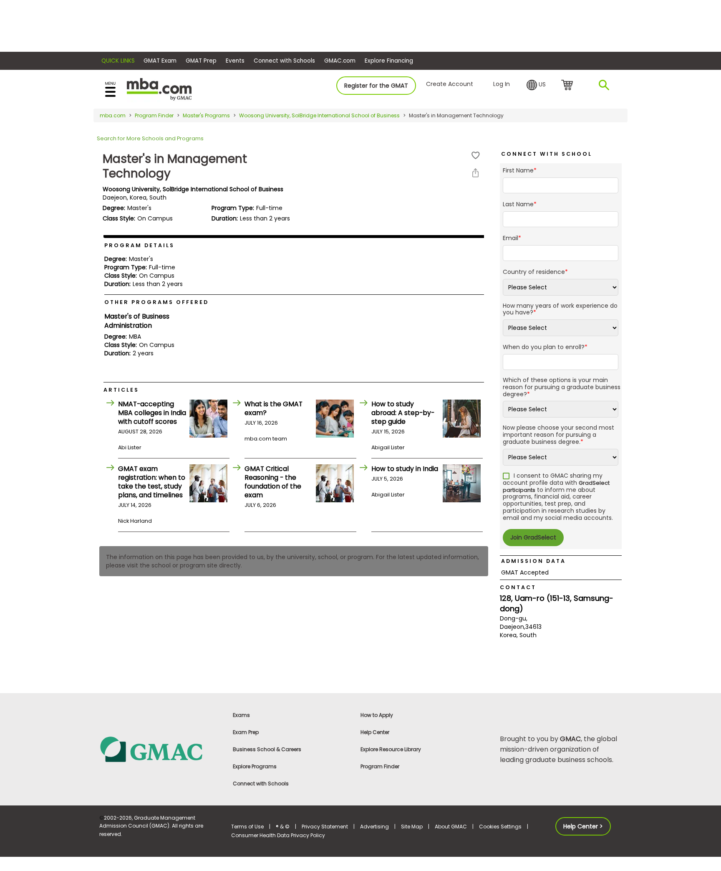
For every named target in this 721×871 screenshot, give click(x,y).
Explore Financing (389, 61)
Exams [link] (241, 715)
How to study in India (404, 468)
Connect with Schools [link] (261, 783)
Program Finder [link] (379, 766)
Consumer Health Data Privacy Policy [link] (278, 835)
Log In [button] (501, 84)
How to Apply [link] (376, 715)
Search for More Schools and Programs (150, 138)
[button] (536, 85)
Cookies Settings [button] (500, 826)
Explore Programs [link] (255, 766)
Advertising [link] (374, 826)
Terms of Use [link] (247, 826)
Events (235, 61)
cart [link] (568, 85)
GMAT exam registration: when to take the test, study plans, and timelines (151, 482)
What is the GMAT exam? (274, 408)
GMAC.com (339, 61)
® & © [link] (283, 826)
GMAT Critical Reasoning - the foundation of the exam (273, 482)
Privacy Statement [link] (325, 826)
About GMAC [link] (451, 826)
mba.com (113, 115)
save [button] (475, 156)
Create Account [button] (449, 84)
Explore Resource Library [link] (390, 749)
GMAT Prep (201, 61)
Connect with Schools (284, 61)
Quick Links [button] (118, 61)
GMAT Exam (160, 61)
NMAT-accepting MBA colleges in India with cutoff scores (152, 412)
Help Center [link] (374, 732)
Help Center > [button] (583, 826)
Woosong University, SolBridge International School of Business (319, 115)
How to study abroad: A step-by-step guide (402, 412)
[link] (160, 748)
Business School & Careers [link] (267, 749)
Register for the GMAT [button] (376, 85)
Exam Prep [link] (246, 732)
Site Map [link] (412, 826)
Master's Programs (206, 115)
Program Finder (154, 115)
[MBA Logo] (159, 88)
